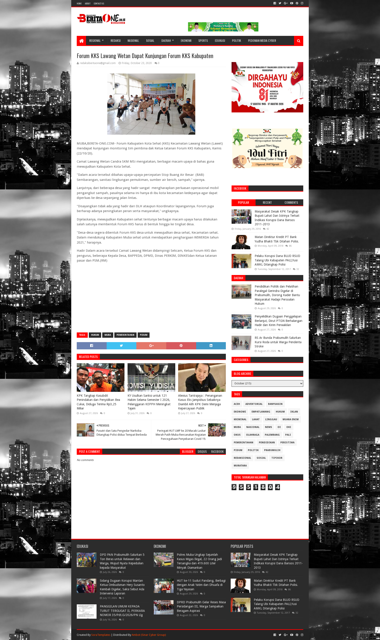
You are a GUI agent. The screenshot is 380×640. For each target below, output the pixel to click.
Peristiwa (287, 442)
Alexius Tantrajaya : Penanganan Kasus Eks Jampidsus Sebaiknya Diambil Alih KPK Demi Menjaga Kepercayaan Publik (200, 402)
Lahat (256, 419)
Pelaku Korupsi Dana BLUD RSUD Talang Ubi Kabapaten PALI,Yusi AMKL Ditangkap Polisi (277, 260)
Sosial (150, 40)
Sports (203, 40)
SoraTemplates (100, 634)
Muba (107, 335)
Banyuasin (275, 404)
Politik (236, 40)
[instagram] (301, 3)
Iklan (294, 411)
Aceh (237, 404)
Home (79, 3)
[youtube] (291, 3)
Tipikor (276, 458)
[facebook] (275, 3)
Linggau (271, 419)
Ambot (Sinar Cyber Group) (149, 634)
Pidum (143, 335)
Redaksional (242, 458)
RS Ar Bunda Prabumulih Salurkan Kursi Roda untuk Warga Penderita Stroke (278, 342)
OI (279, 427)
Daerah (166, 40)
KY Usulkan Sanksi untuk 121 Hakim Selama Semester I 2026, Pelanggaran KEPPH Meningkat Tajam (149, 402)
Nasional (133, 40)
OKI (288, 427)
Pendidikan (267, 442)
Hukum (95, 335)
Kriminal (240, 419)
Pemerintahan (125, 335)
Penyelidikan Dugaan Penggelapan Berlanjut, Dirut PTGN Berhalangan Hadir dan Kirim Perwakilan (278, 321)
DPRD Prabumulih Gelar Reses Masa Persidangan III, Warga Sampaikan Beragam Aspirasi (201, 606)
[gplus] (286, 3)
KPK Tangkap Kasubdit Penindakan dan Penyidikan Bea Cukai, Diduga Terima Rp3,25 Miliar (98, 402)
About (87, 3)
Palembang (272, 434)
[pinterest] (297, 3)
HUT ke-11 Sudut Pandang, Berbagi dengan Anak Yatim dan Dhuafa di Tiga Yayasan (201, 585)
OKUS (237, 434)
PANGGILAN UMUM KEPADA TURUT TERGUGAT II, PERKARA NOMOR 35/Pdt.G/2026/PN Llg (122, 611)
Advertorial (254, 404)
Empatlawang (261, 411)
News (268, 427)
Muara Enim (291, 419)
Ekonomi (186, 40)
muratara (240, 465)
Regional (95, 40)
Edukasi (220, 40)
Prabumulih (272, 450)
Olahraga (252, 434)
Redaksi (116, 40)
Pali (288, 434)
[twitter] (280, 3)
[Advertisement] (151, 297)
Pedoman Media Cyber (262, 40)
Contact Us (99, 3)
